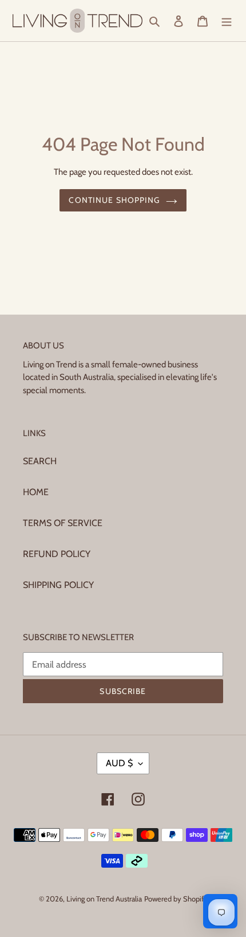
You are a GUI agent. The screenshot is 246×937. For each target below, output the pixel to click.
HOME (36, 492)
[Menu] (227, 20)
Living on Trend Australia (104, 898)
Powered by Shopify (176, 898)
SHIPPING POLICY (58, 584)
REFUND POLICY (56, 553)
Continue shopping (114, 200)
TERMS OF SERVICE (62, 522)
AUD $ (119, 763)
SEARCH (40, 461)
